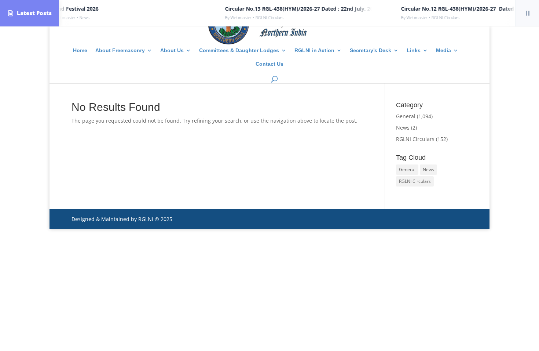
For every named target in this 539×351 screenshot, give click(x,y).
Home (80, 50)
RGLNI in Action (314, 50)
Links (414, 50)
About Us (172, 50)
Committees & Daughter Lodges (239, 50)
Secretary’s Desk (370, 50)
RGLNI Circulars (415, 138)
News (403, 127)
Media (443, 50)
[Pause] (527, 13)
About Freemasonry (120, 50)
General (405, 116)
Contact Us (269, 64)
